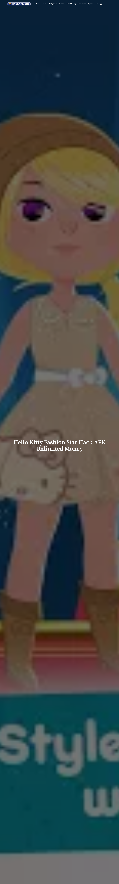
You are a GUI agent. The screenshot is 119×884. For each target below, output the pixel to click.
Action (36, 4)
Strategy (99, 4)
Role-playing (71, 4)
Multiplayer (53, 4)
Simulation (82, 4)
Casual (44, 4)
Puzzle (61, 4)
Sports (90, 4)
